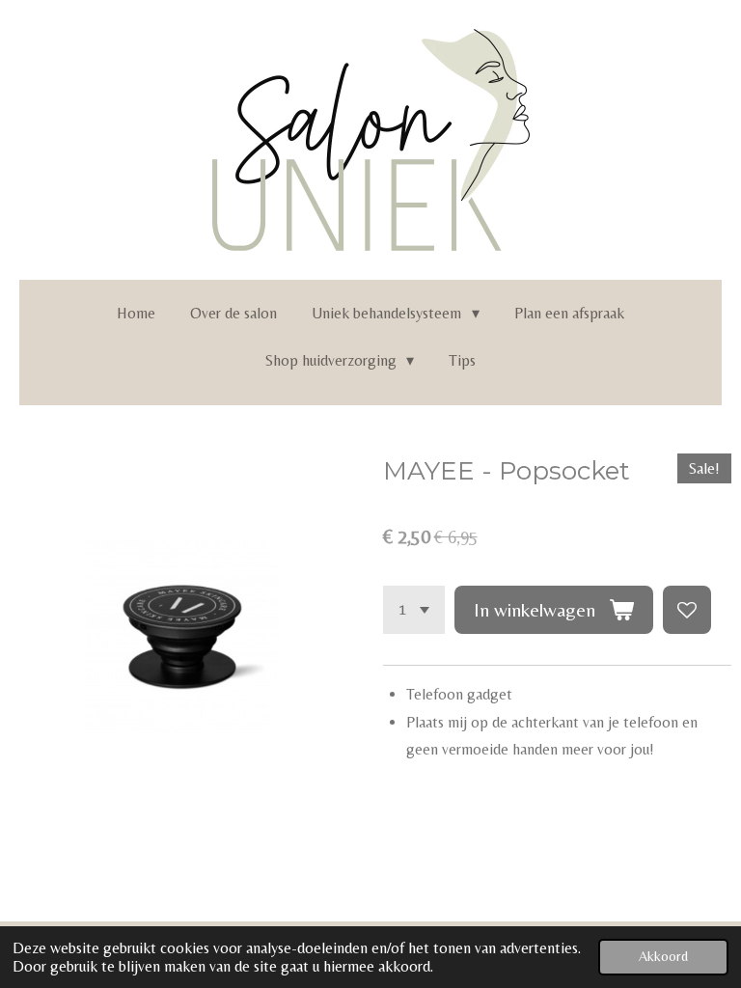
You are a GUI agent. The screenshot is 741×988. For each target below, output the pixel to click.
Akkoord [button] (663, 956)
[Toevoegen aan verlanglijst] (687, 610)
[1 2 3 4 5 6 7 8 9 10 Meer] (414, 610)
